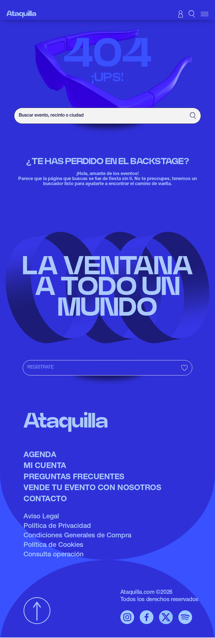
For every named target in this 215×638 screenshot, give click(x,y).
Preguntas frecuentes (74, 477)
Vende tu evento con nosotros (92, 488)
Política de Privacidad (57, 526)
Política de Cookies (53, 545)
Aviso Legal (41, 517)
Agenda (40, 455)
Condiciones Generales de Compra (77, 536)
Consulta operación (54, 555)
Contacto (45, 500)
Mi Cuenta (45, 466)
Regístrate (40, 367)
